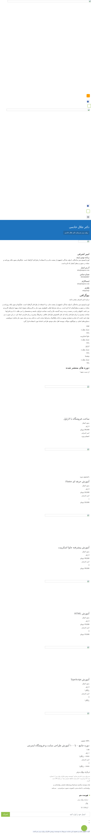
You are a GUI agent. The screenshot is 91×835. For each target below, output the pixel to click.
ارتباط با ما (84, 807)
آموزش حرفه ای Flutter (77, 481)
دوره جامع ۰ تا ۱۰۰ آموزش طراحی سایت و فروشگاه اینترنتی (58, 745)
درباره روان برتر (83, 799)
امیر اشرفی (85, 433)
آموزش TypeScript (80, 679)
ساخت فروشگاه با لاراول (76, 418)
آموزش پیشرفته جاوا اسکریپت (73, 547)
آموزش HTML (81, 613)
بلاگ (86, 803)
